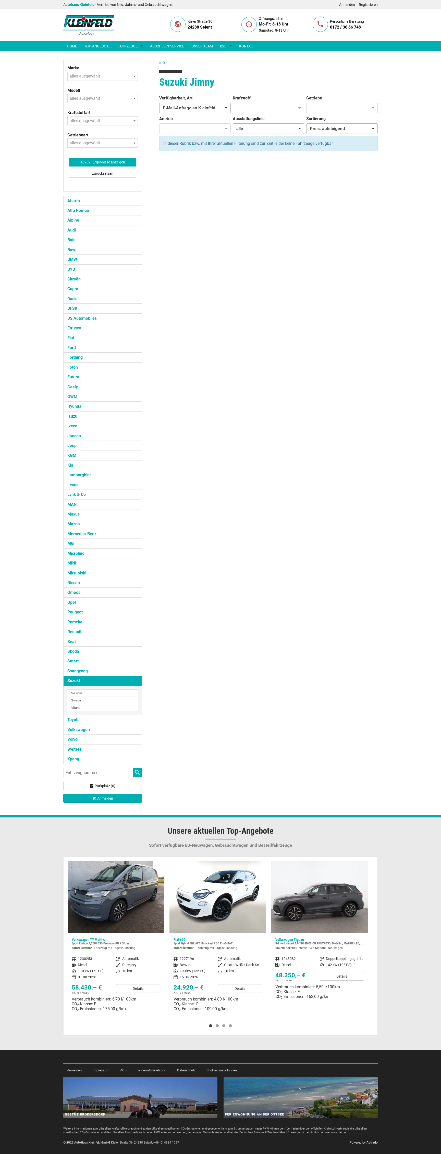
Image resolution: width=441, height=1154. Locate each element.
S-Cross (77, 693)
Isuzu (72, 416)
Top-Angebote (97, 46)
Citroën (74, 279)
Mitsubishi (76, 573)
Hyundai (74, 406)
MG (70, 543)
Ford (71, 347)
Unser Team (202, 46)
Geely (72, 386)
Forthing (75, 357)
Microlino (75, 553)
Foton (72, 367)
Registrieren (368, 5)
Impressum (101, 1070)
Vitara (75, 708)
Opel (71, 602)
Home (72, 46)
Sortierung (316, 118)
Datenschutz (186, 1070)
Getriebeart (77, 135)
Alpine (73, 220)
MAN (72, 504)
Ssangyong (77, 671)
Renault (74, 631)
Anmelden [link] (105, 798)
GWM (72, 396)
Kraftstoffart (78, 112)
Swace (76, 700)
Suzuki (73, 680)
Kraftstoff (242, 98)
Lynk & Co (76, 494)
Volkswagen (78, 729)
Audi (71, 230)
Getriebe (314, 98)
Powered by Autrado (364, 1142)
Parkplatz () (105, 786)
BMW (72, 259)
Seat (71, 641)
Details (138, 988)
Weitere (74, 749)
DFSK (72, 308)
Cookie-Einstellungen (221, 1070)
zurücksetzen (102, 173)
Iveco (72, 426)
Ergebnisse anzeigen (102, 162)
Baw (71, 249)
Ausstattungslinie (249, 118)
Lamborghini (79, 474)
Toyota (73, 719)
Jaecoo (74, 435)
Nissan (73, 582)
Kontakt (247, 46)
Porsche (74, 622)
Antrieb (166, 118)
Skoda (73, 651)
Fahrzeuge (128, 46)
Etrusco (74, 328)
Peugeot (75, 612)
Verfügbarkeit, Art (175, 98)
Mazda (73, 523)
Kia (70, 465)
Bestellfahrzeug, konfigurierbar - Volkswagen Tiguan (217, 932)
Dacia (72, 298)
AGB (123, 1070)
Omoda (74, 592)
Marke (73, 68)
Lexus (72, 484)
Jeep (72, 445)
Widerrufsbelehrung (152, 1070)
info (162, 62)
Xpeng (73, 758)
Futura (73, 377)
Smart (73, 661)
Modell (73, 90)
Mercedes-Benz (81, 533)
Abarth (73, 200)
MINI (71, 563)
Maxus (73, 514)
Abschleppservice (167, 46)
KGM (71, 455)
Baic (71, 239)
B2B (223, 46)
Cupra (72, 288)
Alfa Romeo (78, 210)
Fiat (70, 337)
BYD (71, 269)
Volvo (72, 739)
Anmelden (347, 5)
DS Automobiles (82, 318)
